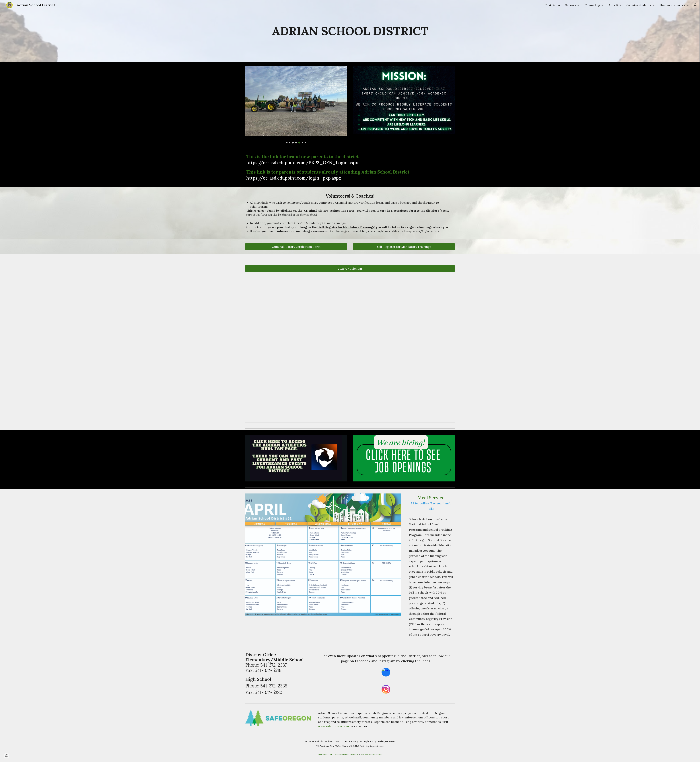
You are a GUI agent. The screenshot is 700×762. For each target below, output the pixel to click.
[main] (350, 31)
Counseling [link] (592, 5)
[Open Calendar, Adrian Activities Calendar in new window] (448, 282)
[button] (695, 5)
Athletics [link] (615, 5)
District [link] (551, 5)
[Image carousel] (296, 104)
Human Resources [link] (672, 5)
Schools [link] (570, 5)
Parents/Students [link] (638, 5)
